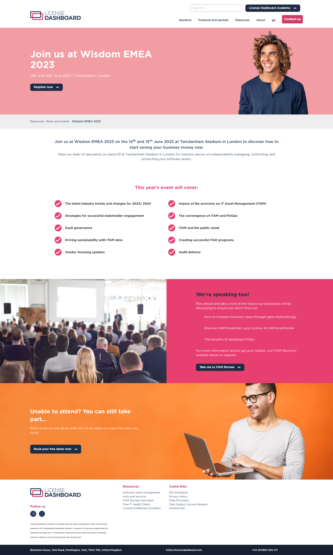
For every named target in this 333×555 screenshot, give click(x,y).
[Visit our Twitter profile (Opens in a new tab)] (33, 514)
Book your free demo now (52, 449)
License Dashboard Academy (269, 8)
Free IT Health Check (136, 504)
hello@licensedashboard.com (184, 550)
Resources (242, 20)
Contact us (292, 19)
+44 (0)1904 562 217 (265, 550)
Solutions (185, 20)
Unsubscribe (177, 508)
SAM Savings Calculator (138, 500)
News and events (57, 121)
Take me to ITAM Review (217, 367)
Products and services (213, 20)
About (260, 20)
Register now (43, 87)
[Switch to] (274, 20)
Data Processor (179, 500)
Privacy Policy (178, 497)
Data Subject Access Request (188, 504)
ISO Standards (178, 493)
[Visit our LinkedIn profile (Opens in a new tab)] (42, 514)
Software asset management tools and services (141, 495)
